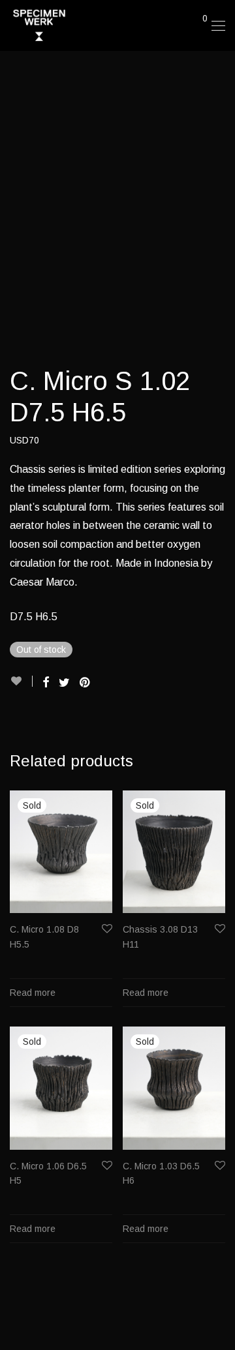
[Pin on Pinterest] (85, 682)
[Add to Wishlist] (21, 681)
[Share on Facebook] (45, 682)
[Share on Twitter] (64, 682)
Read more (32, 992)
